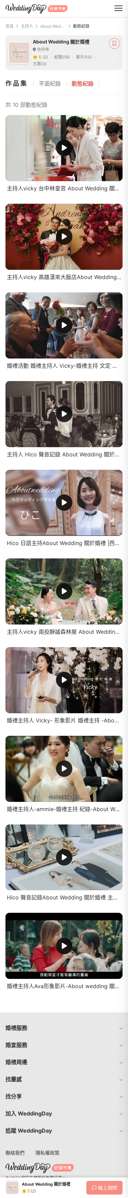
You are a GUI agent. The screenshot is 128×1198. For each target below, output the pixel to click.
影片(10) (84, 57)
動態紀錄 (83, 83)
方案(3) (39, 63)
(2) (45, 57)
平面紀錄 (50, 83)
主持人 (27, 26)
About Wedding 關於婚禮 (53, 26)
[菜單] (118, 8)
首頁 (9, 26)
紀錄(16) (62, 57)
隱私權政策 (47, 1153)
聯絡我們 (15, 1153)
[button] (64, 1028)
